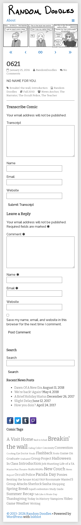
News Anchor (50, 91)
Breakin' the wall (20, 88)
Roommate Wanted (58, 479)
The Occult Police (29, 95)
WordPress (14, 517)
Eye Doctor (22, 453)
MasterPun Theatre (17, 469)
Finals (32, 453)
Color (38, 447)
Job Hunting (50, 464)
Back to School (40, 440)
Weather (22, 503)
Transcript (13, 123)
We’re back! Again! (28, 392)
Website (12, 190)
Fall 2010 (29, 91)
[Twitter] (17, 420)
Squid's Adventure (39, 489)
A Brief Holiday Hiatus (30, 396)
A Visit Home (19, 439)
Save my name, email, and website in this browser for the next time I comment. (36, 322)
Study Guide (56, 489)
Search (11, 358)
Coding (31, 448)
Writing (35, 503)
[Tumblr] (25, 420)
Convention (64, 448)
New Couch (54, 469)
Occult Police (25, 475)
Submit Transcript (21, 205)
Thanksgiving (16, 499)
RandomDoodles (46, 70)
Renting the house (18, 479)
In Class (12, 464)
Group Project (41, 458)
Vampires (56, 499)
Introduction (40, 88)
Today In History (38, 499)
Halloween (61, 458)
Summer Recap (20, 494)
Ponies (62, 475)
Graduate (13, 458)
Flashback (44, 453)
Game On (66, 453)
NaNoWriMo (35, 469)
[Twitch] (33, 420)
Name (11, 163)
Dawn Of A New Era (28, 388)
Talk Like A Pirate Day (45, 494)
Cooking (11, 453)
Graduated (25, 459)
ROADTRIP (38, 479)
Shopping (58, 484)
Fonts (56, 453)
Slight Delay (23, 401)
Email (10, 177)
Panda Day (46, 474)
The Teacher (49, 95)
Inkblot (35, 517)
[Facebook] (10, 420)
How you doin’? (25, 405)
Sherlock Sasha (39, 484)
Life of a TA (67, 464)
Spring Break (17, 489)
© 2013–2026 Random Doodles (29, 514)
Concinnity (48, 448)
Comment (16, 234)
